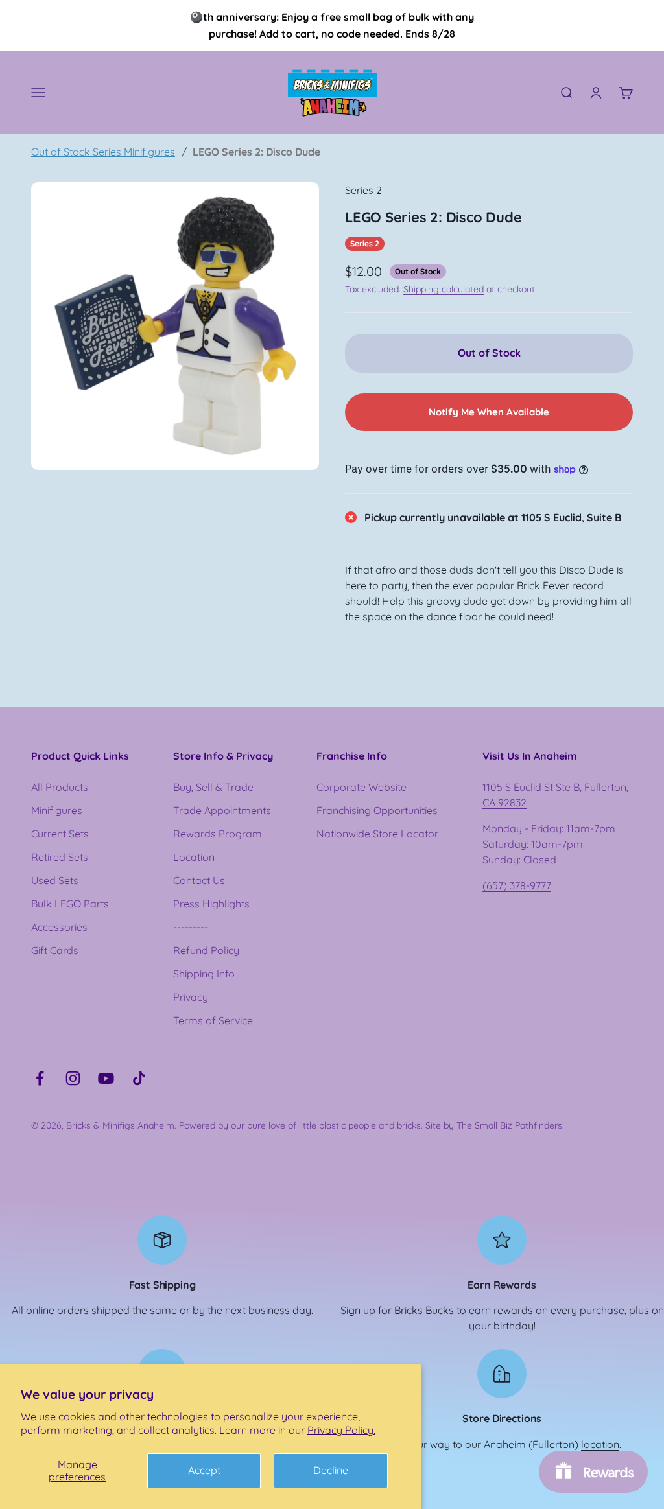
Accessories (59, 926)
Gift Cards (54, 950)
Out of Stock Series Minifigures (103, 151)
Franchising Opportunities (377, 810)
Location (194, 856)
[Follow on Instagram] (73, 1078)
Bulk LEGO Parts (70, 903)
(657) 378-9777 (516, 885)
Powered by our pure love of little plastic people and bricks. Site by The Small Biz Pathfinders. (371, 1125)
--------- (190, 926)
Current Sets (60, 833)
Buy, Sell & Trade (213, 786)
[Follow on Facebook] (40, 1078)
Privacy (190, 996)
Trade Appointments (222, 810)
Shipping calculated (443, 289)
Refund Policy (206, 950)
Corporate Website (361, 786)
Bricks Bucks (424, 1310)
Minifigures (56, 810)
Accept (204, 1470)
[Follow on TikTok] (139, 1078)
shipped (110, 1310)
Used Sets (54, 880)
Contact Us (199, 880)
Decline (330, 1470)
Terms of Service (213, 1020)
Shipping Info (204, 973)
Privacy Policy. (341, 1429)
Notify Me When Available (489, 412)
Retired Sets (59, 856)
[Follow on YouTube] (106, 1078)
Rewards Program (217, 833)
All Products (59, 786)
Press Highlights (211, 903)
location (600, 1444)
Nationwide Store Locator (377, 833)
